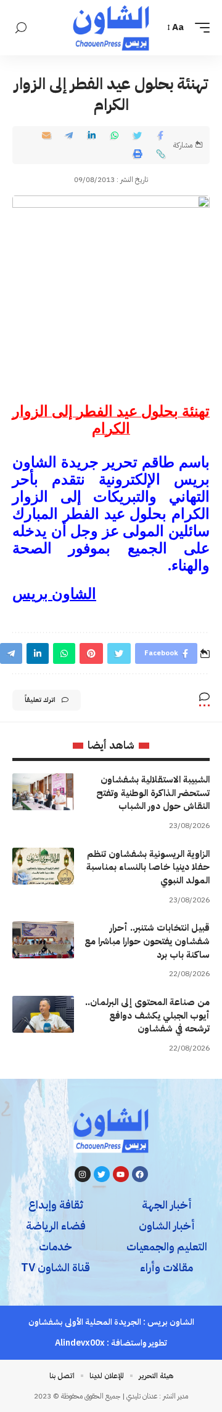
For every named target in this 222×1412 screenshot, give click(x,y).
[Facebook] (140, 1174)
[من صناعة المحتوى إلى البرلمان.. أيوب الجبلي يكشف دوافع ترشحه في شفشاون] (43, 1014)
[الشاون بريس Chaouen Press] (111, 28)
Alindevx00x (80, 1342)
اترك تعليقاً (40, 700)
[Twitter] (102, 1174)
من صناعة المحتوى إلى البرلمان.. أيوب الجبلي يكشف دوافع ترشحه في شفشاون (147, 1015)
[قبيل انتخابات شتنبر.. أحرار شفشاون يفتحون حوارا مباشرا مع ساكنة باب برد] (43, 939)
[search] (21, 27)
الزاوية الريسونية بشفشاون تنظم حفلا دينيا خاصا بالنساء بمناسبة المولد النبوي (148, 867)
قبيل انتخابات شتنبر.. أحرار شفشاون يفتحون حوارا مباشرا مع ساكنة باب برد (147, 941)
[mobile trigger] (199, 28)
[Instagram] (83, 1174)
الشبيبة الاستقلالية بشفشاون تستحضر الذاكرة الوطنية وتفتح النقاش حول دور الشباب (153, 793)
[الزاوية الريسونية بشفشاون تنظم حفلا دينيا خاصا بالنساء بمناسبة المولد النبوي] (43, 866)
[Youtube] (121, 1174)
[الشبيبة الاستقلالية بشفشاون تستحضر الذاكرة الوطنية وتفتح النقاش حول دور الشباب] (43, 791)
